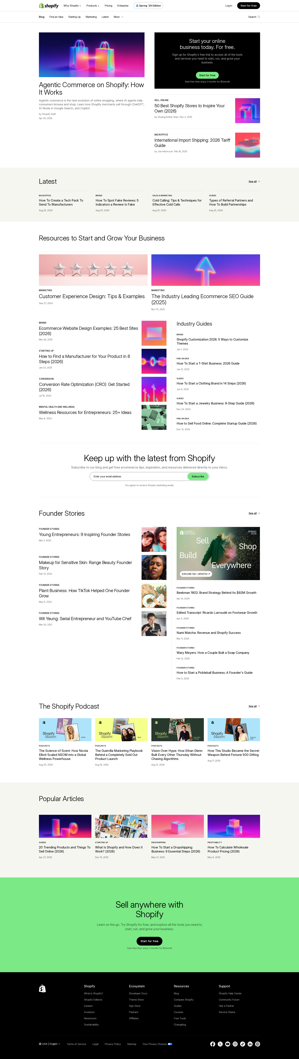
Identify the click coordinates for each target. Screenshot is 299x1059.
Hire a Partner (226, 1005)
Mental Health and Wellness (57, 407)
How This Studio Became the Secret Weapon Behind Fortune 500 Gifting (233, 753)
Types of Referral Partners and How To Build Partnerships (231, 202)
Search (252, 16)
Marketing (91, 16)
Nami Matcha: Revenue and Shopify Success (209, 633)
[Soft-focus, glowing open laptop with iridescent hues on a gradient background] (154, 333)
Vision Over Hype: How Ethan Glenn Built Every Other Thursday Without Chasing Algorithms (176, 755)
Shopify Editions (93, 999)
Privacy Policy (113, 1044)
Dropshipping (158, 842)
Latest (105, 16)
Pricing (108, 5)
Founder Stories (49, 529)
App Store (134, 1005)
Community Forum (229, 999)
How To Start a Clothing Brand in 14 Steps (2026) (211, 383)
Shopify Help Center (230, 993)
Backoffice (161, 134)
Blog (41, 16)
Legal (95, 1044)
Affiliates (134, 1018)
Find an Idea (56, 16)
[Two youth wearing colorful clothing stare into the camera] (154, 539)
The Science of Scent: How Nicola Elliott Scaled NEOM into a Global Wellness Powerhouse (63, 755)
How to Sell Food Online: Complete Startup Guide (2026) (217, 423)
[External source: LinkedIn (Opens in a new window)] (250, 1044)
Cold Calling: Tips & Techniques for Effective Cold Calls (177, 202)
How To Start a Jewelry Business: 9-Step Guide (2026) (215, 403)
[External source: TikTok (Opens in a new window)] (242, 1044)
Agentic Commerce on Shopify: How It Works (91, 88)
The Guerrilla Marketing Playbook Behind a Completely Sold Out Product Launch (119, 755)
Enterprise (122, 5)
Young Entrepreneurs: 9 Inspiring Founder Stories (84, 534)
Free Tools (180, 1018)
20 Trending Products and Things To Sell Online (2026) (64, 849)
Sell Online (161, 100)
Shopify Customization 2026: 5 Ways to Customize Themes (212, 341)
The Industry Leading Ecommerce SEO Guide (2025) (202, 299)
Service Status (227, 1012)
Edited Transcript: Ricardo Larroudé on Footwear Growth (217, 613)
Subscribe (198, 476)
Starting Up (74, 16)
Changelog (180, 1024)
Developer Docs (138, 993)
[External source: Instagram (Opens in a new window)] (235, 1044)
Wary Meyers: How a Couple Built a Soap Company (213, 653)
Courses (178, 1012)
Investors (89, 1012)
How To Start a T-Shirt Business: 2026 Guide (208, 363)
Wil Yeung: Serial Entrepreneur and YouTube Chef (85, 618)
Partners (133, 1012)
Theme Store (136, 999)
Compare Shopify (184, 999)
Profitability (215, 842)
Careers (88, 1005)
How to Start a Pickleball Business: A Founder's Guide (215, 673)
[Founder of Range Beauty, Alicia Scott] (154, 567)
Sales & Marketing (162, 195)
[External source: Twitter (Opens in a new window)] (220, 1044)
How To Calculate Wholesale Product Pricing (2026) (228, 849)
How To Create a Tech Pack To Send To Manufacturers (61, 202)
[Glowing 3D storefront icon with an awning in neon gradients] (247, 110)
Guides (212, 195)
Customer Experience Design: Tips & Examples (92, 296)
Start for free (249, 5)
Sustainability (91, 1024)
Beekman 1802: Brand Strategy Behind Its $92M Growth (216, 593)
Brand (99, 195)
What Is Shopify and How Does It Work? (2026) (119, 849)
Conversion (46, 378)
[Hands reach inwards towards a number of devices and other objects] (154, 417)
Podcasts (44, 746)
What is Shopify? (93, 993)
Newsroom (90, 1018)
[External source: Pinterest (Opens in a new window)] (257, 1044)
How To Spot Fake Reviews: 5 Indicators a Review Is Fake (117, 202)
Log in (228, 5)
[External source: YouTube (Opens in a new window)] (227, 1044)
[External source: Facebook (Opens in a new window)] (212, 1044)
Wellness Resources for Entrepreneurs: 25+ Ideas (85, 412)
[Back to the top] (42, 988)
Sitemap (131, 1044)
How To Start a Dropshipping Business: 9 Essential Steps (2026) (175, 849)
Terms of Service (76, 1044)
